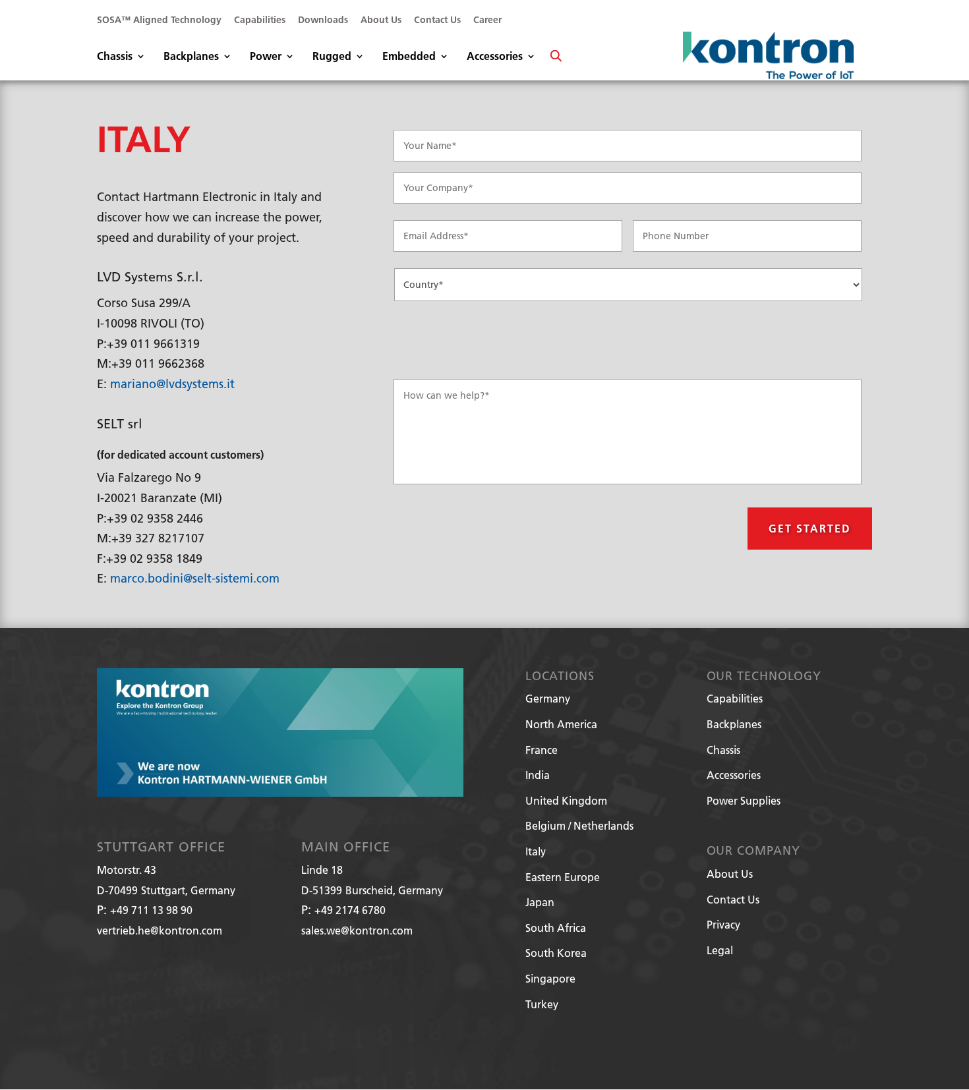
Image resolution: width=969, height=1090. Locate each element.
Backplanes (191, 57)
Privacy (723, 924)
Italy (535, 851)
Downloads (323, 20)
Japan (539, 902)
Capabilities (259, 20)
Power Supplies (743, 800)
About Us (381, 20)
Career (487, 20)
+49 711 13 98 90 (151, 910)
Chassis (114, 57)
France (541, 750)
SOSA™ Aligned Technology (159, 20)
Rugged (331, 57)
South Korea (556, 953)
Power (265, 57)
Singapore (550, 978)
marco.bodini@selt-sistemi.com (194, 578)
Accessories (495, 57)
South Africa (555, 927)
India (537, 775)
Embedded (409, 57)
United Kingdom (566, 800)
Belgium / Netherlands (579, 825)
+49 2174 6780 (350, 910)
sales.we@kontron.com (357, 930)
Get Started (810, 528)
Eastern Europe (562, 877)
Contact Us (437, 20)
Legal (720, 950)
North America (561, 724)
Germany (547, 698)
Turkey (541, 1004)
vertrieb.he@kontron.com (159, 930)
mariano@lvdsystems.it (172, 383)
